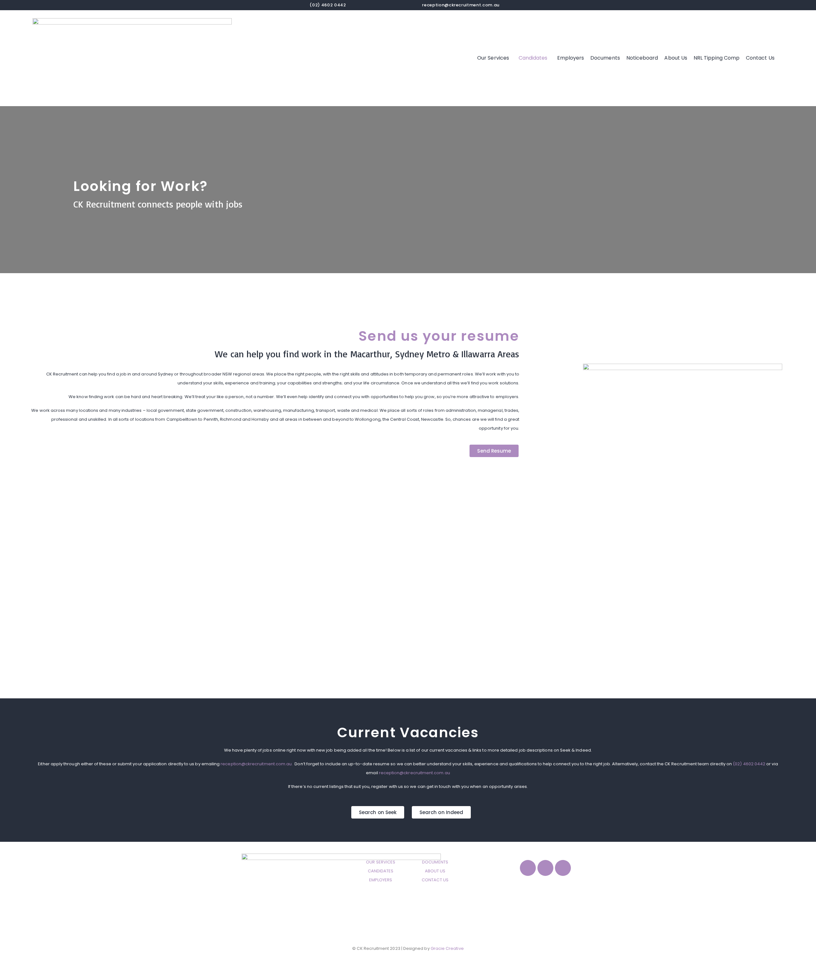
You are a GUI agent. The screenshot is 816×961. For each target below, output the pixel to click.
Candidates (533, 58)
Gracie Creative (447, 948)
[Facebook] (528, 868)
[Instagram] (545, 868)
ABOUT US (435, 871)
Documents (605, 58)
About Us (675, 58)
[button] (494, 58)
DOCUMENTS (435, 862)
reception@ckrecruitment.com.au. (257, 764)
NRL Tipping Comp (717, 58)
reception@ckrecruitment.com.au (460, 5)
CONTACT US (435, 880)
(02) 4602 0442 (749, 764)
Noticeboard (642, 58)
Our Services (493, 58)
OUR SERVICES (380, 862)
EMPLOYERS (380, 880)
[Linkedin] (563, 868)
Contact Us (760, 58)
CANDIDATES (381, 871)
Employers (570, 58)
